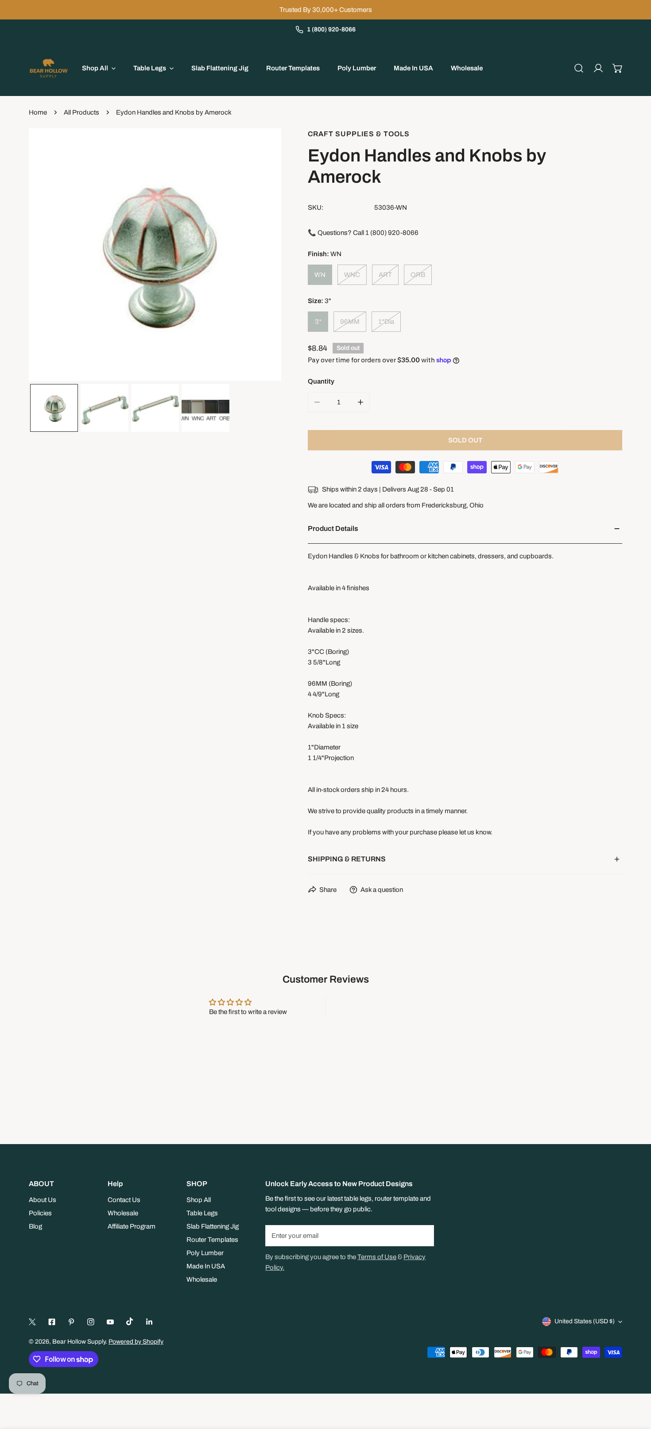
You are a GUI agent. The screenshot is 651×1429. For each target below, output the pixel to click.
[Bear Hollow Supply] (49, 68)
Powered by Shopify (135, 1341)
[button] (618, 68)
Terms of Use (376, 1256)
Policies (40, 1213)
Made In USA (205, 1266)
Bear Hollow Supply (78, 1341)
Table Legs (202, 1213)
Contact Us (124, 1199)
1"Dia (386, 321)
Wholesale (123, 1213)
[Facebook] (52, 1322)
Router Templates (212, 1239)
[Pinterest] (71, 1322)
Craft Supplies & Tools (359, 134)
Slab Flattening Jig (212, 1226)
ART (385, 274)
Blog (35, 1226)
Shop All (198, 1199)
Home (38, 112)
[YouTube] (110, 1322)
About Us (42, 1199)
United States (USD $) (584, 1321)
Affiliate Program (131, 1226)
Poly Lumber (205, 1252)
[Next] (260, 256)
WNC (352, 274)
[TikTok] (130, 1321)
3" (318, 321)
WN (320, 274)
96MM (350, 321)
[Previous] (49, 256)
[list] (155, 254)
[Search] (579, 68)
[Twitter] (32, 1322)
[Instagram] (91, 1322)
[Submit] (422, 1235)
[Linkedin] (149, 1322)
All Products (81, 112)
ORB (418, 274)
